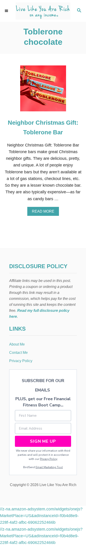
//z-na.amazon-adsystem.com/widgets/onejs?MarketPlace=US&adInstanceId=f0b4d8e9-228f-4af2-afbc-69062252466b (41, 516)
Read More (44, 212)
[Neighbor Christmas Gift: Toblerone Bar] (43, 90)
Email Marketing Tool (49, 467)
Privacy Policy (48, 459)
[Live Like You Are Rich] (43, 11)
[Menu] (7, 10)
